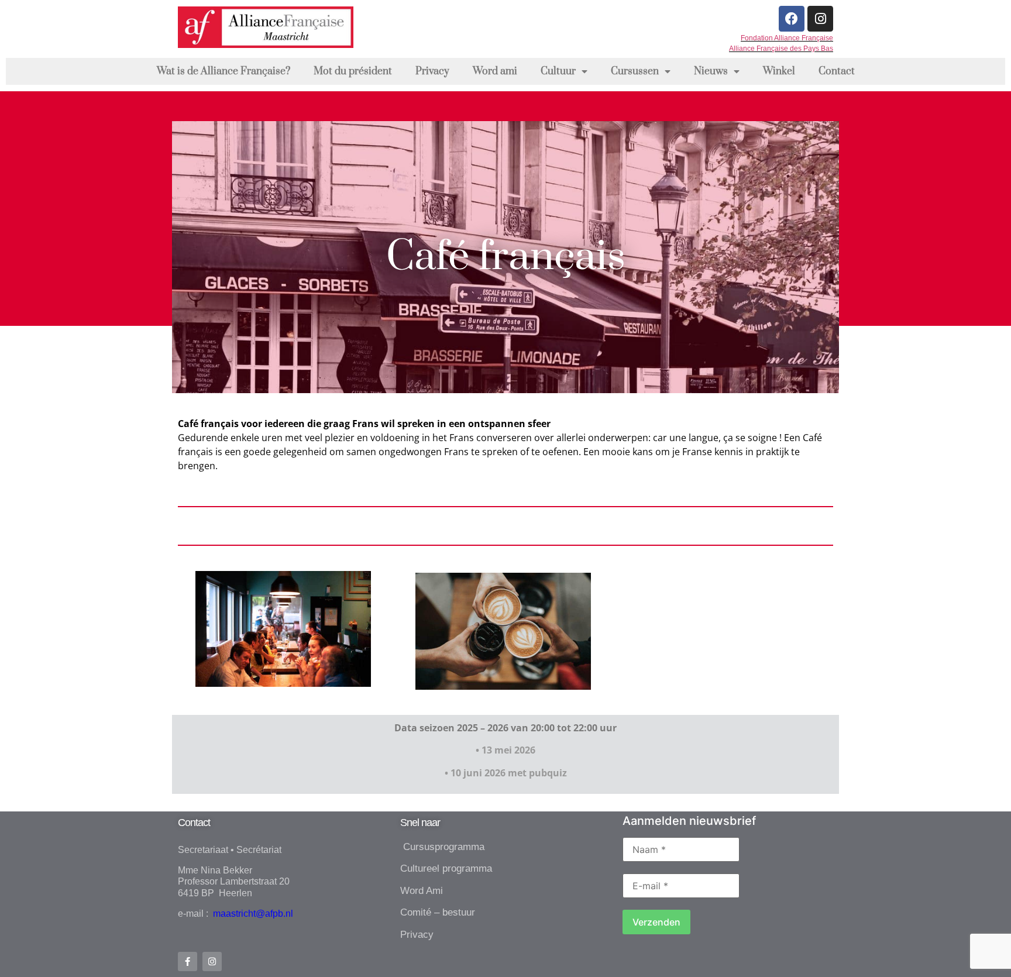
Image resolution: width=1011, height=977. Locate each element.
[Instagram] (820, 19)
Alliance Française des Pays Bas (781, 48)
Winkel (779, 71)
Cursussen (635, 71)
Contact (837, 71)
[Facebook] (791, 19)
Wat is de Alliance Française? (223, 71)
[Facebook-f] (187, 961)
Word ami (495, 71)
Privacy (432, 71)
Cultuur (558, 71)
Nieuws (711, 71)
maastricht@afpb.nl (252, 913)
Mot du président (353, 71)
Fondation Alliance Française (787, 38)
